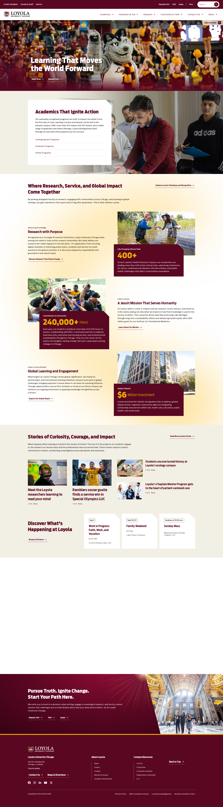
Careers (97, 771)
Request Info (164, 4)
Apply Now (36, 79)
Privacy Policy (120, 794)
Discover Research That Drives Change (44, 259)
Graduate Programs (44, 146)
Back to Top (175, 761)
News (96, 763)
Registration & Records (146, 775)
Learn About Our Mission (128, 327)
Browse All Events (36, 539)
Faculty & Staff (27, 4)
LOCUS (140, 763)
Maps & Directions (57, 774)
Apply (181, 4)
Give (191, 4)
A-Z (138, 779)
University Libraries (144, 771)
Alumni (39, 4)
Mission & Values (101, 775)
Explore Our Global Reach (39, 399)
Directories (141, 767)
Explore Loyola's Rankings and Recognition (173, 185)
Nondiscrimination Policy (184, 794)
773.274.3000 (34, 768)
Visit (174, 4)
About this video (210, 23)
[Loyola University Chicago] (17, 14)
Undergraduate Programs (47, 139)
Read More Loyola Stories (180, 436)
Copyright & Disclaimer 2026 (39, 794)
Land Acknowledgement (162, 794)
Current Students (11, 4)
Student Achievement (103, 779)
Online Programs (43, 152)
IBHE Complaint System (139, 794)
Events (97, 767)
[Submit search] (216, 4)
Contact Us (34, 774)
